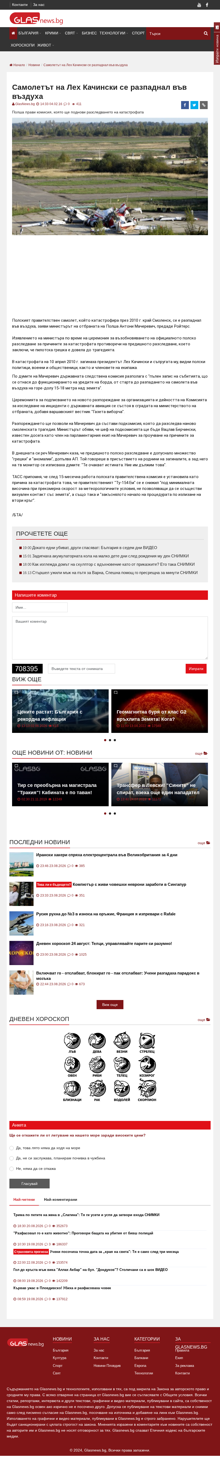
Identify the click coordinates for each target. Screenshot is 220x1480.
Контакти (20, 4)
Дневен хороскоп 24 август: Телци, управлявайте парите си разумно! (104, 943)
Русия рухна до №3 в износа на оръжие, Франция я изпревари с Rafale (105, 914)
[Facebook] (207, 5)
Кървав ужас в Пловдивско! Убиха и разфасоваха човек (62, 1288)
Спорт (138, 33)
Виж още (110, 1004)
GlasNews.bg (25, 104)
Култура (59, 1358)
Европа (140, 1366)
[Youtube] (199, 5)
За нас (39, 4)
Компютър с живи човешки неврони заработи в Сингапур (111, 884)
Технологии (112, 33)
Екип (179, 1358)
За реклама (184, 1366)
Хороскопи (23, 45)
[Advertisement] (110, 274)
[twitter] (194, 105)
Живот (44, 45)
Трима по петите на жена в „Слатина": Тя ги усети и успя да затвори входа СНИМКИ (86, 1215)
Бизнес (89, 33)
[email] (204, 105)
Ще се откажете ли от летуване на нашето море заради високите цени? (77, 1135)
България (28, 33)
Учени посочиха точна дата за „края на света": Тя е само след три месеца (96, 1252)
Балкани (141, 1358)
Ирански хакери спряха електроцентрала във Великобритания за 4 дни (106, 854)
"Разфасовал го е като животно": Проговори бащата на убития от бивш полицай (83, 1233)
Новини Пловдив (107, 1366)
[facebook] (185, 105)
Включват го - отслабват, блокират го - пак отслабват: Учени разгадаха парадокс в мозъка (117, 976)
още (199, 753)
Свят (70, 33)
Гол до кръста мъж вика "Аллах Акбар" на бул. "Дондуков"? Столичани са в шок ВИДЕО (90, 1270)
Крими (51, 33)
